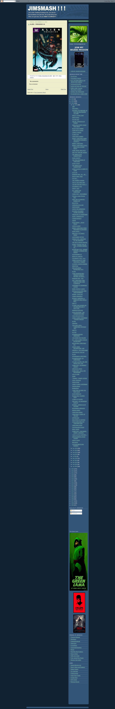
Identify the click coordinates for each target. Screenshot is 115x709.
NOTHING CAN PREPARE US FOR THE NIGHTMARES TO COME (79, 112)
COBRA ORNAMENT (77, 296)
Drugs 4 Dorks (74, 654)
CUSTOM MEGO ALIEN (78, 427)
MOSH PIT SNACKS (77, 256)
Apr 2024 (75, 460)
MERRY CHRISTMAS (77, 143)
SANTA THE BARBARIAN (78, 209)
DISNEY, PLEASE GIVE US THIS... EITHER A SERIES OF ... (79, 246)
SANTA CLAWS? (76, 226)
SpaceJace (73, 643)
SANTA (74, 220)
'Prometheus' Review (76, 78)
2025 (72, 101)
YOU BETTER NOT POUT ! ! (79, 184)
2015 (72, 485)
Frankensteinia (74, 673)
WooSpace (73, 639)
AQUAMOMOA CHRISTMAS (79, 356)
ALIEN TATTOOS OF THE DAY (78, 86)
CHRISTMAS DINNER (77, 136)
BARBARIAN (75, 388)
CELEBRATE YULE (77, 186)
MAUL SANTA (75, 429)
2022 (72, 471)
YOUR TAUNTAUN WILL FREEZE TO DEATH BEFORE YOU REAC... (78, 275)
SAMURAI (74, 323)
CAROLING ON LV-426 (77, 205)
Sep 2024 (75, 452)
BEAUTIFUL (75, 203)
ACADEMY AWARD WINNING (79, 264)
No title (74, 271)
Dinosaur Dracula (75, 681)
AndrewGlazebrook (75, 641)
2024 (72, 103)
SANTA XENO (75, 382)
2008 (72, 499)
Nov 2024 (75, 448)
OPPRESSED (75, 418)
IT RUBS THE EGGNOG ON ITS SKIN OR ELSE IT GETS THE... (79, 307)
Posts (73, 510)
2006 (72, 503)
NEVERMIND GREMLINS (78, 408)
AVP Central (74, 679)
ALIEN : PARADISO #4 (37, 24)
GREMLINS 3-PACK (77, 369)
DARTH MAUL (75, 117)
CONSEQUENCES (76, 218)
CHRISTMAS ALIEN (77, 425)
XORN (73, 376)
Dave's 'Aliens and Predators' (78, 667)
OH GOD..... (75, 178)
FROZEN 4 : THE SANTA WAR (80, 350)
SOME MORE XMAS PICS (79, 150)
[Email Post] (53, 75)
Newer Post (30, 89)
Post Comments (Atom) (40, 92)
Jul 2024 (75, 456)
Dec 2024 (75, 105)
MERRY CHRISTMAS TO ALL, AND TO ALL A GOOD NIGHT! (79, 147)
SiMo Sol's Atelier (75, 656)
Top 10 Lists (74, 76)
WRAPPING (75, 266)
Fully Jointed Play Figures (77, 658)
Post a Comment (33, 84)
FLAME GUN (75, 134)
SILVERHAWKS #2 (77, 254)
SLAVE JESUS (76, 163)
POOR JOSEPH (76, 158)
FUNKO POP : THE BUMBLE (79, 194)
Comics (32, 77)
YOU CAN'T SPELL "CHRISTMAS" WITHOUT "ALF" (79, 327)
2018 (72, 479)
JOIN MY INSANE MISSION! (78, 71)
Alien (60, 75)
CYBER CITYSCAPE (77, 399)
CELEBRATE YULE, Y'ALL (78, 258)
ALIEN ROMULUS (76, 394)
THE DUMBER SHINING (78, 180)
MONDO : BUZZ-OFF (77, 294)
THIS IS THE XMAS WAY (78, 182)
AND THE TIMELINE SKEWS (79, 152)
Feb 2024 (75, 464)
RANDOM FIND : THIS (77, 278)
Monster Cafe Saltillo (76, 660)
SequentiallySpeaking (76, 647)
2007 (72, 501)
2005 (72, 505)
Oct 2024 (75, 450)
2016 (72, 483)
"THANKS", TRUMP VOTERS (79, 378)
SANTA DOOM (75, 207)
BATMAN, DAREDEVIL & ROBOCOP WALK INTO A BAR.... (79, 300)
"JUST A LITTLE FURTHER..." (79, 435)
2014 (72, 487)
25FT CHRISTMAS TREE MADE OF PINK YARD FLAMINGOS (78, 282)
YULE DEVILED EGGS (78, 316)
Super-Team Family (75, 675)
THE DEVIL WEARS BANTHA (79, 242)
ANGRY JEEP (75, 188)
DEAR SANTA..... (76, 231)
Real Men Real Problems (77, 651)
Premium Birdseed (75, 637)
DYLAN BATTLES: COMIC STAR (79, 94)
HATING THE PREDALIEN (77, 91)
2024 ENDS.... (75, 108)
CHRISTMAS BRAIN (77, 412)
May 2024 (75, 458)
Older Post (63, 89)
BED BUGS (75, 442)
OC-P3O (74, 332)
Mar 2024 (75, 462)
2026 (72, 99)
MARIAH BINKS (76, 410)
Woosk (72, 649)
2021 (72, 473)
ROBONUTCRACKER (77, 310)
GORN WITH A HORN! (77, 130)
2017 (72, 481)
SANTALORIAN (76, 386)
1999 (73, 106)
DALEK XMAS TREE (77, 176)
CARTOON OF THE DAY (78, 352)
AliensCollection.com (76, 665)
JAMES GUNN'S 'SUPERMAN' (79, 384)
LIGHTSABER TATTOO (78, 237)
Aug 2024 (75, 454)
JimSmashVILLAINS (76, 84)
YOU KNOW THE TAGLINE (79, 338)
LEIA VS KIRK (75, 374)
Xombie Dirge (74, 677)
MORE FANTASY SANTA (78, 289)
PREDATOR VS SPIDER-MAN (79, 214)
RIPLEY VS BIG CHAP (78, 115)
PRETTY (74, 303)
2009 (72, 497)
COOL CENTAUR (76, 380)
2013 (72, 489)
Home (47, 89)
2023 (72, 469)
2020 (72, 475)
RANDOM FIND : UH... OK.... (79, 174)
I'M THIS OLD (75, 119)
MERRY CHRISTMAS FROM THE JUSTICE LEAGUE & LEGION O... (79, 140)
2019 (72, 477)
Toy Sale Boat (74, 671)
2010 (72, 495)
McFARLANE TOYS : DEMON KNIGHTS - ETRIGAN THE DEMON (79, 251)
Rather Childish (74, 669)
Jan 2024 (75, 466)
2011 (72, 493)
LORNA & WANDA (76, 132)
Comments (74, 513)
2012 (72, 491)
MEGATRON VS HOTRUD (78, 420)
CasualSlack (74, 645)
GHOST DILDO (76, 440)
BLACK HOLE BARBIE (78, 128)
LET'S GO (74, 172)
